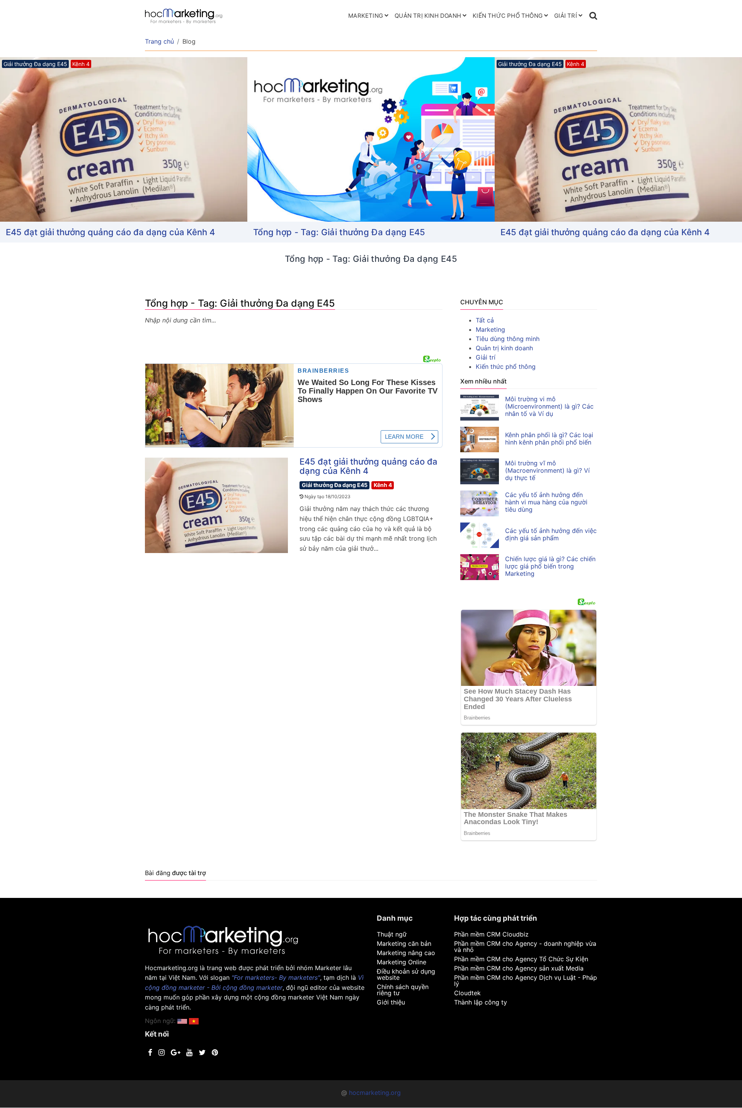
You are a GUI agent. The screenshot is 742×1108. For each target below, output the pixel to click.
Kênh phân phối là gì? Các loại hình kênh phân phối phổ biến (549, 438)
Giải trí (565, 15)
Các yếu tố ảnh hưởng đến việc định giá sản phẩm (551, 534)
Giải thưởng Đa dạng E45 (335, 485)
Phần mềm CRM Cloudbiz (491, 934)
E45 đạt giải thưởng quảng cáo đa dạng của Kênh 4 (110, 232)
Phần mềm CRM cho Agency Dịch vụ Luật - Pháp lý (525, 981)
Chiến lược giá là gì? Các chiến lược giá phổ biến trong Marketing (550, 566)
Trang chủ (159, 41)
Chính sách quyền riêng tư (403, 990)
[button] (194, 1021)
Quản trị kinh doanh (428, 15)
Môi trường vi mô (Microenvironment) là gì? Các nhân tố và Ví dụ (549, 406)
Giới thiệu (391, 1002)
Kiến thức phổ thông (508, 15)
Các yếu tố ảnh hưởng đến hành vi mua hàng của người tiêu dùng (546, 502)
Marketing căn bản (404, 943)
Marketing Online (401, 962)
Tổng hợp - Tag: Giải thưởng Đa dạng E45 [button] (339, 232)
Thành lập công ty (480, 1002)
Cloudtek (467, 993)
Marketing (365, 15)
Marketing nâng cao (406, 953)
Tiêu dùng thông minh (507, 339)
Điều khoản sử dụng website (406, 974)
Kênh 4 (383, 485)
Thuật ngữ (392, 934)
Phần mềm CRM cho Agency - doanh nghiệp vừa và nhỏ (525, 947)
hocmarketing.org (375, 1092)
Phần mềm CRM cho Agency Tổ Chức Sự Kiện (521, 959)
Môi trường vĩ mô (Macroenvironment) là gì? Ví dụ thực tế (547, 470)
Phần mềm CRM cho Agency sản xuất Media (519, 968)
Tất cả (485, 320)
